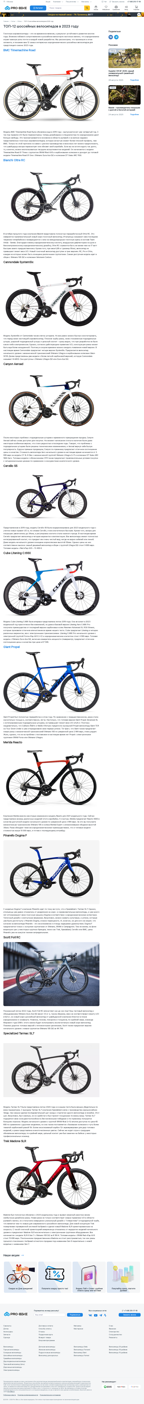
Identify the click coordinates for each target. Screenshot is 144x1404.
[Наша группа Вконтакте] (90, 1315)
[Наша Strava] (105, 1315)
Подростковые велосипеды (49, 1353)
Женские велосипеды (47, 1350)
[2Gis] (108, 1387)
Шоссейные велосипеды (12, 1356)
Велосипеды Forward (82, 1350)
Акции (48, 2)
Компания (57, 2)
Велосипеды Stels (81, 1347)
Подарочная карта (46, 1335)
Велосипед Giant (80, 1353)
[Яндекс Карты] (121, 1387)
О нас (111, 1326)
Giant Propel (11, 647)
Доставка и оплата (46, 1326)
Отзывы (42, 1332)
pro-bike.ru (11, 1391)
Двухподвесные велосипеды (14, 1361)
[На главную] (15, 8)
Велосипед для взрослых (48, 1356)
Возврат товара (45, 1338)
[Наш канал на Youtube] (96, 1315)
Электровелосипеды (11, 1370)
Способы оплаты (45, 1329)
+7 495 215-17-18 (134, 2)
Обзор (19, 21)
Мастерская (78, 1329)
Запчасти (6, 1335)
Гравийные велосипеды (12, 1358)
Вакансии (112, 1329)
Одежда (6, 1338)
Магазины (85, 2)
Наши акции (11, 1255)
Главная (6, 21)
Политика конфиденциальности (28, 1395)
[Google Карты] (135, 1387)
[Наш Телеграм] (100, 1315)
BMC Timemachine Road (19, 50)
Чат (105, 2)
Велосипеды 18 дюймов (118, 1350)
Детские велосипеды (47, 1347)
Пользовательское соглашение (50, 1395)
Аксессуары (8, 1332)
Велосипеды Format (81, 1356)
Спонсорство (114, 1332)
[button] (72, 14)
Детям (5, 1329)
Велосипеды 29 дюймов (118, 1347)
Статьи (13, 21)
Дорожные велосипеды (12, 1367)
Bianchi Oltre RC (14, 160)
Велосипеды (8, 1347)
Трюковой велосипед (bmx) (14, 1364)
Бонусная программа (47, 1340)
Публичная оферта (9, 1395)
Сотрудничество (115, 1335)
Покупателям (71, 2)
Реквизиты (113, 1338)
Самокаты (7, 1326)
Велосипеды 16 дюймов (118, 1353)
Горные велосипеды (11, 1350)
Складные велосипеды (12, 1353)
